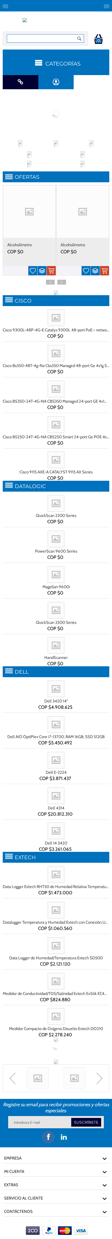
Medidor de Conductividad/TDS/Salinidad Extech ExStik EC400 (56, 993)
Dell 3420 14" (56, 701)
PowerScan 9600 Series (56, 551)
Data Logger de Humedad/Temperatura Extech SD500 (56, 958)
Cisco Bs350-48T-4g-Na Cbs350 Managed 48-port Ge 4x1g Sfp (56, 365)
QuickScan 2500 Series (56, 622)
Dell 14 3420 (56, 843)
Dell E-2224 (56, 772)
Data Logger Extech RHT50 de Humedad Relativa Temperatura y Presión (56, 886)
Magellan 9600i (56, 586)
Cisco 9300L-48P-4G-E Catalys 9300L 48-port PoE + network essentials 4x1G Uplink (56, 330)
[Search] (79, 38)
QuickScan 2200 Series (56, 515)
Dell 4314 (56, 808)
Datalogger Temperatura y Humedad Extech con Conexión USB (56, 922)
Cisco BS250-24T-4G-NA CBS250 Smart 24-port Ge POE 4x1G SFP (56, 436)
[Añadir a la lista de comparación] (42, 270)
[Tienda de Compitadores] (56, 23)
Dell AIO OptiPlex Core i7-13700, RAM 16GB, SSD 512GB (56, 736)
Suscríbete (86, 1122)
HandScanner (56, 657)
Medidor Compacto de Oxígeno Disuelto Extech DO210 (56, 1028)
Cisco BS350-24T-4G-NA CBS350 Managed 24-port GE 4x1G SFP (56, 401)
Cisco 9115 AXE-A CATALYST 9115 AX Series (56, 472)
